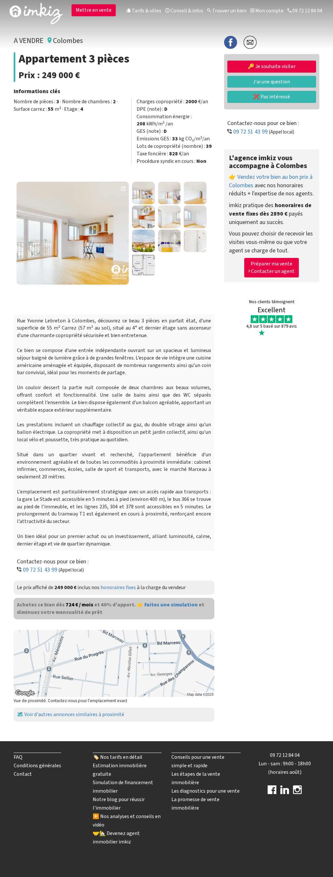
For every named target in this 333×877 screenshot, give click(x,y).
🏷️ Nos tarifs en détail (117, 757)
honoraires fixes (118, 587)
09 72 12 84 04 (306, 10)
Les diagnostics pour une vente (205, 791)
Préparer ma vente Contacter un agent (272, 267)
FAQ (18, 757)
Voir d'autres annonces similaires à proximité (74, 714)
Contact (23, 774)
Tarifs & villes (146, 10)
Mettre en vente (94, 10)
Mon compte (269, 10)
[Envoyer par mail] (250, 42)
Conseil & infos (186, 10)
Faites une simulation (171, 604)
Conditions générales (37, 765)
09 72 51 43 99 (40, 570)
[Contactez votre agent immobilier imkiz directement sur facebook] (272, 792)
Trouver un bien (228, 10)
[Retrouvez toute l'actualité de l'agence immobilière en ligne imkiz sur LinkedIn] (284, 792)
